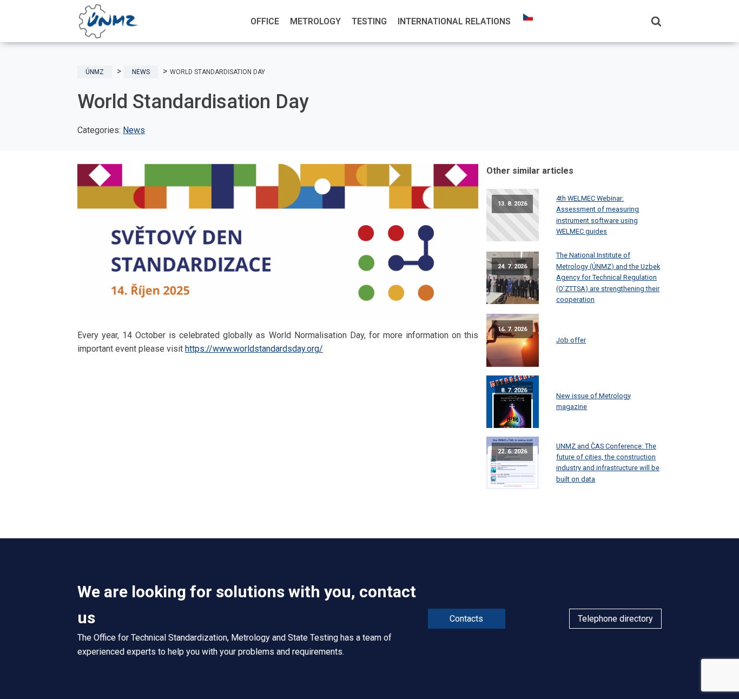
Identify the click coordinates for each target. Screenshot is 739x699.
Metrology (315, 21)
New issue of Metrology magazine (593, 401)
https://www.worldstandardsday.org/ (254, 349)
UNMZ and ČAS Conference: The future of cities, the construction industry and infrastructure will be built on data (607, 462)
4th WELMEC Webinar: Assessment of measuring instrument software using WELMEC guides (597, 214)
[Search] (656, 21)
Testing (369, 21)
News (134, 130)
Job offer (571, 340)
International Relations (454, 21)
